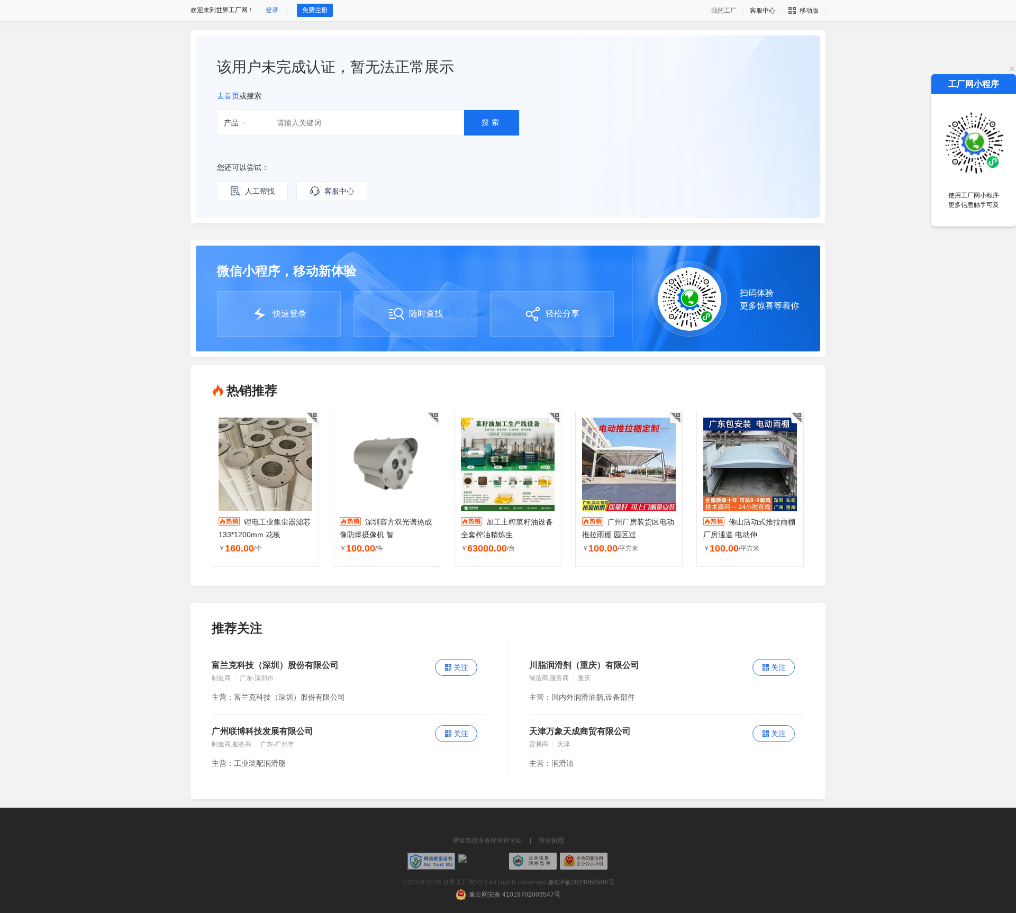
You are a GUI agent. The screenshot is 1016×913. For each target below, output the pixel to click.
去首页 (228, 96)
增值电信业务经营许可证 (487, 840)
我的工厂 (724, 10)
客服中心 (339, 191)
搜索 (492, 122)
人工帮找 (260, 191)
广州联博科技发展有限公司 (262, 731)
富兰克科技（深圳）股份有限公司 (275, 665)
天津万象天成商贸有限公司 (580, 731)
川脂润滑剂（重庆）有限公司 (584, 665)
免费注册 (315, 10)
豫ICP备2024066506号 (581, 882)
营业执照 (551, 840)
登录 (272, 10)
